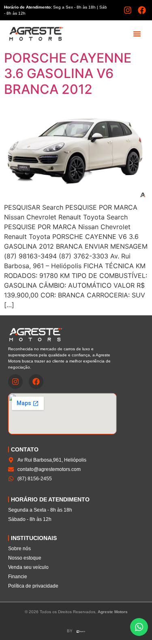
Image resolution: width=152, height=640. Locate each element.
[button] (137, 34)
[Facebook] (142, 10)
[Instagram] (128, 10)
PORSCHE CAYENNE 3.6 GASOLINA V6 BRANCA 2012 (67, 73)
